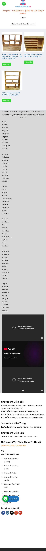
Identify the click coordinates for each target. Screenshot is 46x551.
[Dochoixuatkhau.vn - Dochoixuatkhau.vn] (23, 3)
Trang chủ (6, 11)
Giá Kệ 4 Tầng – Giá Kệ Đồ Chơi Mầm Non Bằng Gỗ (11, 94)
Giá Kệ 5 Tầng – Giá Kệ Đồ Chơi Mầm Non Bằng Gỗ (33, 55)
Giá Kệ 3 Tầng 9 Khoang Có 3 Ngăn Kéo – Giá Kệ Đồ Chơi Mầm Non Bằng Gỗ (12, 56)
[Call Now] (5, 499)
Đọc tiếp (6, 64)
